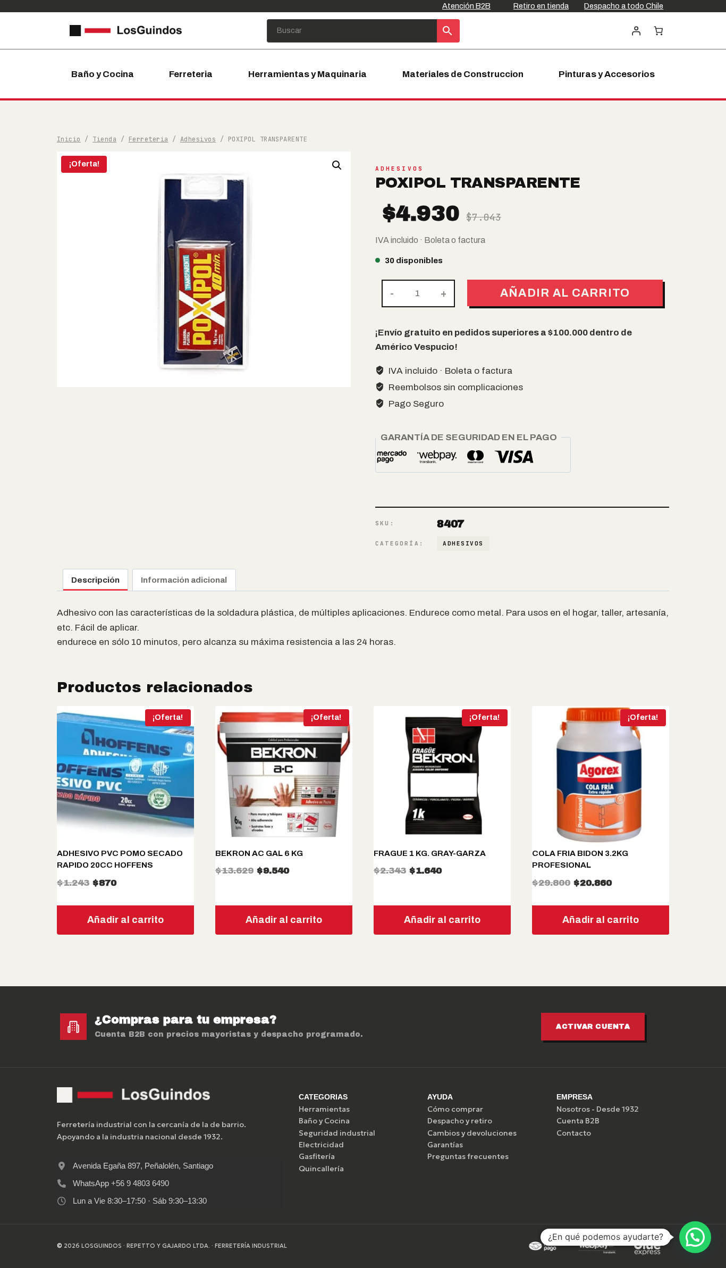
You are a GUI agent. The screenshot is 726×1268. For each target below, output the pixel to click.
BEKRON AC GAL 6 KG (259, 853)
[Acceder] (635, 30)
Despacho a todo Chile (623, 6)
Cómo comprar (455, 1109)
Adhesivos (399, 168)
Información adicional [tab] (184, 580)
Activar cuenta (593, 1026)
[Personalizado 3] (647, 1246)
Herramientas (324, 1109)
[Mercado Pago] (547, 1246)
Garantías (445, 1144)
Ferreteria (191, 74)
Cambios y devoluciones (472, 1133)
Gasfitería (317, 1156)
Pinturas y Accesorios (607, 74)
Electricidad (321, 1144)
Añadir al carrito (565, 293)
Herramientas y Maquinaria (307, 74)
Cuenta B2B (578, 1121)
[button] (337, 165)
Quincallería (321, 1168)
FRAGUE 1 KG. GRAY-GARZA (430, 853)
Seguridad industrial (337, 1133)
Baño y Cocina (102, 74)
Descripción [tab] (95, 580)
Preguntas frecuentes (468, 1156)
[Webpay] (597, 1246)
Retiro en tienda (541, 6)
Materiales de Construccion (463, 74)
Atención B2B (466, 6)
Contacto (573, 1133)
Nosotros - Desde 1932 (597, 1109)
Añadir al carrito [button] (125, 919)
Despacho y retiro (459, 1121)
